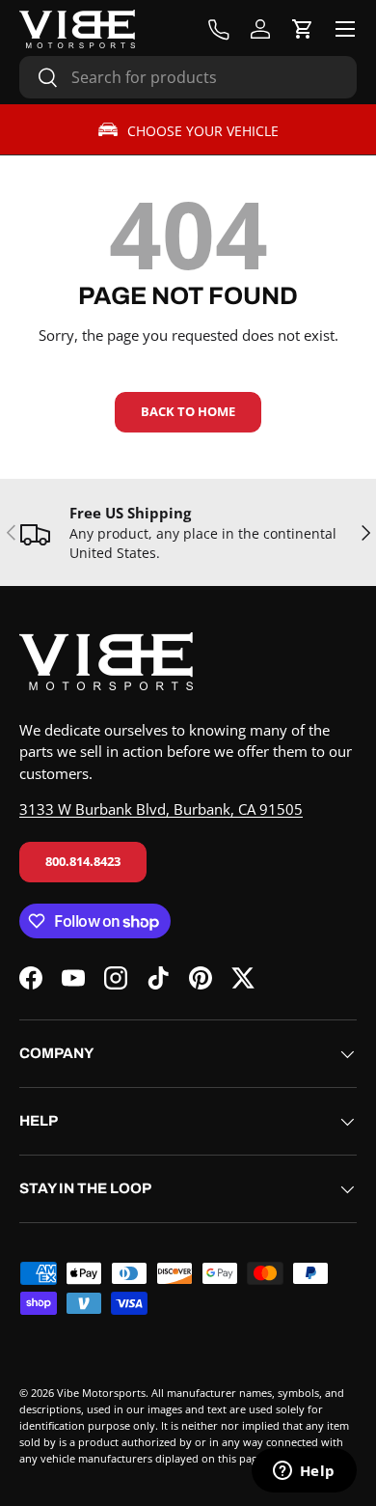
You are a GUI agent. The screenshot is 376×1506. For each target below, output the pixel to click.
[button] (303, 29)
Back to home (188, 411)
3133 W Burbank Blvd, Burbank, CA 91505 (161, 809)
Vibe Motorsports (101, 1392)
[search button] (39, 78)
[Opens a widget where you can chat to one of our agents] (304, 1472)
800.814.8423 (83, 861)
